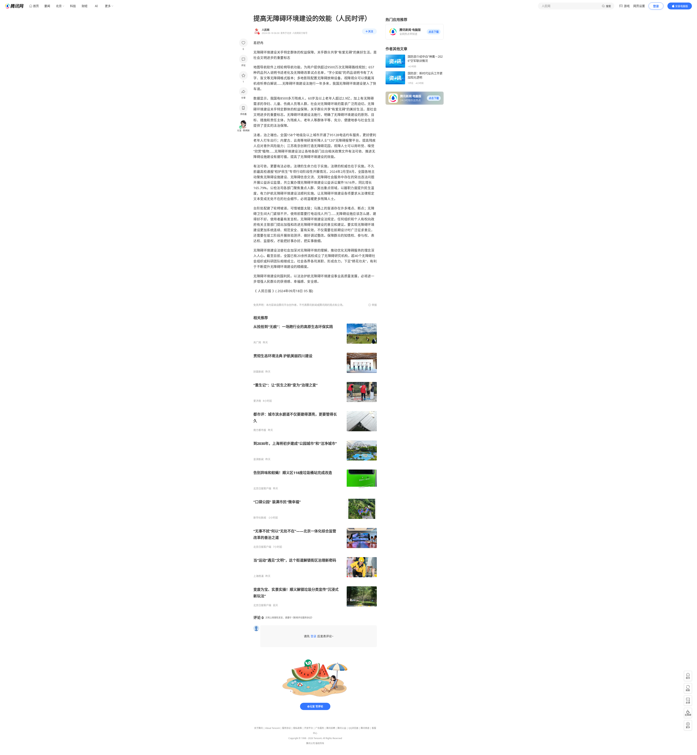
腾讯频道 (365, 728)
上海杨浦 (258, 576)
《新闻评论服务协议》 (302, 617)
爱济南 (257, 401)
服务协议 (286, 728)
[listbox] (315, 461)
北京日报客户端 (262, 488)
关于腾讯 (258, 728)
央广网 (257, 342)
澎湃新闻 (258, 459)
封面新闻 (258, 371)
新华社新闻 (259, 517)
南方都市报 (259, 430)
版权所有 (319, 743)
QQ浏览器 (353, 728)
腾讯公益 (341, 728)
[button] (434, 31)
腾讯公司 (310, 743)
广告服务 (319, 728)
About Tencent (272, 728)
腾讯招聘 (330, 728)
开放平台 (308, 728)
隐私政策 (297, 728)
